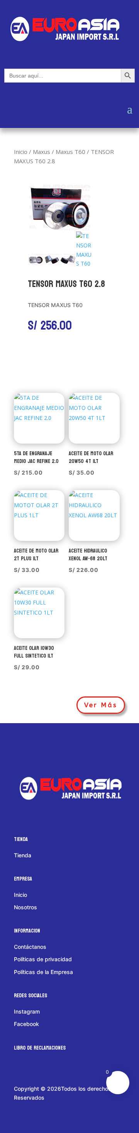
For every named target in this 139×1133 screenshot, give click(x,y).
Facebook (26, 1024)
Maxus (41, 151)
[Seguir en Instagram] (57, 748)
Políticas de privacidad (43, 959)
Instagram (27, 1011)
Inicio (20, 151)
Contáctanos (30, 946)
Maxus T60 (70, 151)
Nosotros (25, 907)
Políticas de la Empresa (43, 972)
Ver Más (100, 705)
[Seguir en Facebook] (27, 748)
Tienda (22, 855)
